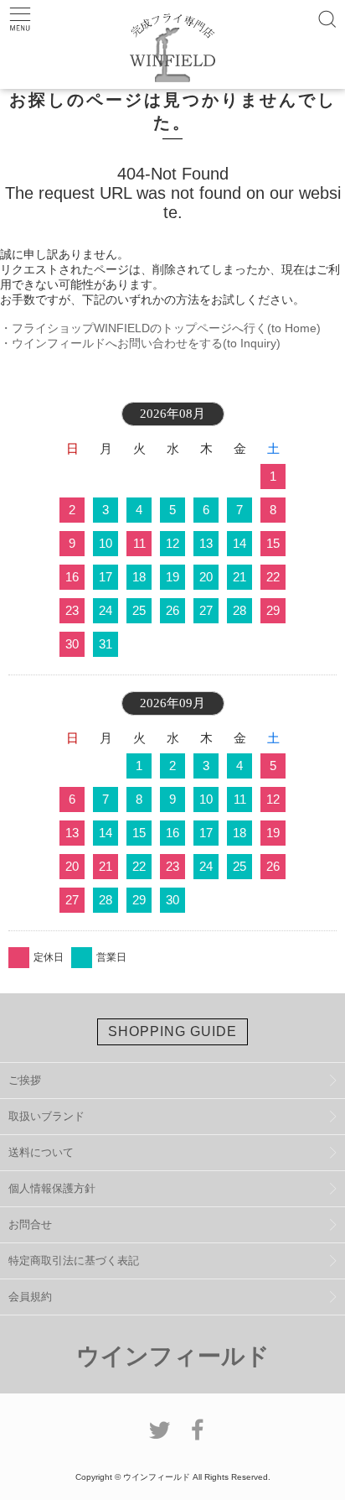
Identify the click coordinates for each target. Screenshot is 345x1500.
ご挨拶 (24, 1080)
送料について (41, 1152)
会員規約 (30, 1296)
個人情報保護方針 (51, 1188)
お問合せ (30, 1224)
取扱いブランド (46, 1116)
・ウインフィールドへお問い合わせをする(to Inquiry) (140, 343)
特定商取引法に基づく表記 (73, 1260)
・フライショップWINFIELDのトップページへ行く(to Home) (160, 328)
